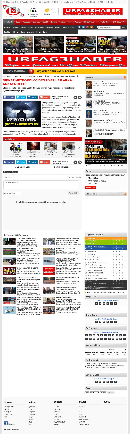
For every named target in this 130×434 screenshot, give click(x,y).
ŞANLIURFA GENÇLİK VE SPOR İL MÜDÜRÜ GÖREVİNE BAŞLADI (68, 310)
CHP (80, 409)
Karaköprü (7, 32)
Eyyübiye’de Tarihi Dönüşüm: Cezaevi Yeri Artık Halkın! (68, 290)
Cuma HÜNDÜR (100, 111)
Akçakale (15, 27)
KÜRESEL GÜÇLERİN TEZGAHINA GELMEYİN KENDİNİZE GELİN (105, 84)
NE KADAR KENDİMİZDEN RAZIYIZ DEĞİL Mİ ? (109, 123)
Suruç (23, 32)
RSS (101, 2)
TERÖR (56, 414)
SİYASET (57, 412)
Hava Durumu (68, 2)
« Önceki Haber (22, 167)
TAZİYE (56, 419)
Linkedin (34, 97)
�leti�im (7, 412)
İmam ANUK (98, 82)
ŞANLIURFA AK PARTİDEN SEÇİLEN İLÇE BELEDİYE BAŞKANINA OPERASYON (29, 242)
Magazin (26, 22)
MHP (80, 412)
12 (125, 166)
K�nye (6, 409)
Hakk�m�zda (9, 407)
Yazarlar (25, 2)
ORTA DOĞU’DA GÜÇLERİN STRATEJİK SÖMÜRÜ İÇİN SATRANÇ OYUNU (107, 113)
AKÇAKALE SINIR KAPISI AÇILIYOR (56, 71)
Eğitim (54, 22)
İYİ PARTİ (82, 422)
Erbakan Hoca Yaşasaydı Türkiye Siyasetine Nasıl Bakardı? (108, 94)
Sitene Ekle (46, 2)
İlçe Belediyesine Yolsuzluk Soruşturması (49, 50)
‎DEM (80, 414)
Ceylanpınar (39, 27)
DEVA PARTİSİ (84, 424)
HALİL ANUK (98, 91)
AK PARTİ (82, 407)
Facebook (10, 97)
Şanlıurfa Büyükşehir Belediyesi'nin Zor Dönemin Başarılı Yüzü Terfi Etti (68, 301)
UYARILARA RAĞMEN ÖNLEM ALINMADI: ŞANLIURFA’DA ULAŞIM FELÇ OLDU (68, 261)
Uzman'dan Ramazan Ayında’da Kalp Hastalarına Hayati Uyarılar (68, 241)
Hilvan (38, 32)
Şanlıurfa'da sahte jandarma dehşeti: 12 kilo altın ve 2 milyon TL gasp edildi (112, 50)
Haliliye (57, 27)
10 (118, 166)
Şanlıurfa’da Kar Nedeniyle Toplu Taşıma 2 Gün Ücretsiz (29, 261)
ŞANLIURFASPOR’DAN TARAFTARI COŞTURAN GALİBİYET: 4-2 (28, 252)
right (79, 147)
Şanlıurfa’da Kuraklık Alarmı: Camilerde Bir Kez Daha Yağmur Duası (29, 281)
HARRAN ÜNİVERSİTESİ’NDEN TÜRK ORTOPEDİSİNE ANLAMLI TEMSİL (29, 291)
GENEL (56, 424)
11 (122, 166)
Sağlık (45, 22)
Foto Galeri (106, 22)
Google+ (46, 97)
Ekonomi (36, 22)
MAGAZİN (57, 417)
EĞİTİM (56, 407)
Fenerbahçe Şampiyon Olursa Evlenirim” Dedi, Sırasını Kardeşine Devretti (18, 50)
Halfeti (64, 27)
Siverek (16, 32)
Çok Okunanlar (95, 309)
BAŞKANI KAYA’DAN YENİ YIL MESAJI (68, 251)
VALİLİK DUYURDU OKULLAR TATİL (29, 270)
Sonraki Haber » (62, 167)
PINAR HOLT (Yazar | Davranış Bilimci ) (109, 131)
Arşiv (35, 2)
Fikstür (92, 2)
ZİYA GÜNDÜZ (99, 101)
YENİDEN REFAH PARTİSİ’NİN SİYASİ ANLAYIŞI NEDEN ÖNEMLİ (106, 104)
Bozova (30, 27)
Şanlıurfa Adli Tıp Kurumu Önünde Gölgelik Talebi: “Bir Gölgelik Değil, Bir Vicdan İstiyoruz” (29, 301)
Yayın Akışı (82, 2)
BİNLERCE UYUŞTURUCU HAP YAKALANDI (68, 280)
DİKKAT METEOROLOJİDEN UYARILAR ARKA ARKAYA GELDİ (52, 76)
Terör (70, 22)
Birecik (23, 27)
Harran (71, 27)
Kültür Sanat (89, 22)
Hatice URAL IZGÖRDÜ (103, 120)
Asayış (78, 22)
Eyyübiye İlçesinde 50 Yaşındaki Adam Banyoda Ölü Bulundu (81, 50)
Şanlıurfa (7, 27)
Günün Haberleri (12, 2)
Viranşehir (31, 32)
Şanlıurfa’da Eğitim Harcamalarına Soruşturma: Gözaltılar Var (68, 270)
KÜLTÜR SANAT (59, 422)
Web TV (120, 22)
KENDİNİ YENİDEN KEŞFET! (103, 134)
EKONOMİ (57, 409)
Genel (45, 32)
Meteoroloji (7, 172)
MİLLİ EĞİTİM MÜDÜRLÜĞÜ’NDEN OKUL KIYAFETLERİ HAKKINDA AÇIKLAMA (29, 310)
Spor (18, 22)
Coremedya (16, 429)
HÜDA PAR (82, 417)
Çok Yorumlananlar (117, 309)
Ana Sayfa (8, 22)
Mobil (56, 2)
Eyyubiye (49, 27)
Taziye (62, 22)
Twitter (22, 97)
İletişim (110, 2)
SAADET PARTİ (84, 419)
